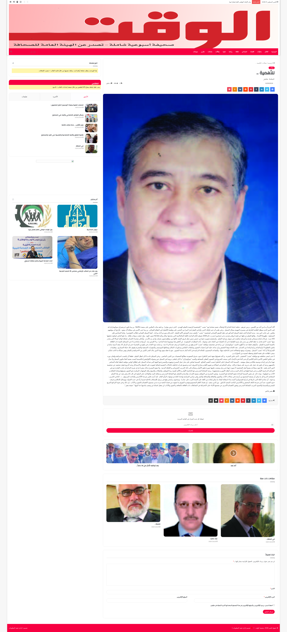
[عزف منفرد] (190, 510)
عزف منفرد (213, 538)
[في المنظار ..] (248, 510)
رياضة (230, 51)
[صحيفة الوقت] (143, 26)
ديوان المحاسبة (92, 229)
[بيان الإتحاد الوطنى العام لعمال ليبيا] (32, 216)
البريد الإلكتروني (269, 597)
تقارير (203, 51)
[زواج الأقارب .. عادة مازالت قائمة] (91, 128)
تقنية (224, 51)
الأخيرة (55, 97)
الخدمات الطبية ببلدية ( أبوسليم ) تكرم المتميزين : (67, 105)
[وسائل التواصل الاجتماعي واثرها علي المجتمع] (91, 118)
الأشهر (85, 97)
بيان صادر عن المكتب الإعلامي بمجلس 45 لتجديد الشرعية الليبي (78, 272)
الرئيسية (274, 51)
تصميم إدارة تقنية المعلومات (241, 628)
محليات (259, 51)
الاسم (272, 588)
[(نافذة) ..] (133, 503)
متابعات (210, 51)
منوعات (195, 51)
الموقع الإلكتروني (182, 597)
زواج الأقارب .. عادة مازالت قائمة (72, 125)
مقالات (217, 51)
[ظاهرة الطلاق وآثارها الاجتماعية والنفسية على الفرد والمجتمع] (91, 138)
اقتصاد (252, 51)
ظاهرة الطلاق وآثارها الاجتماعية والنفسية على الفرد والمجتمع (62, 135)
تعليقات (24, 97)
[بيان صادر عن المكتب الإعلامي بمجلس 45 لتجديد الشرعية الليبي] (77, 252)
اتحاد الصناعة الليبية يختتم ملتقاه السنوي (238, 2)
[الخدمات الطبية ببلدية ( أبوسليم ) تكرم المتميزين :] (91, 108)
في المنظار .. (270, 539)
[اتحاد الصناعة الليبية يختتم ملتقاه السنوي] (32, 247)
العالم (266, 51)
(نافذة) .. (157, 524)
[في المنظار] (91, 149)
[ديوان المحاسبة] (77, 216)
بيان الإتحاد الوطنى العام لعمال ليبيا (40, 229)
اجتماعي (244, 51)
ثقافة (237, 51)
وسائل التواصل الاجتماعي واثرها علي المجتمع (67, 115)
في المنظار (79, 146)
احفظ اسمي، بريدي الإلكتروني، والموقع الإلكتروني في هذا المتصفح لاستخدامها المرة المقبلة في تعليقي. (241, 605)
